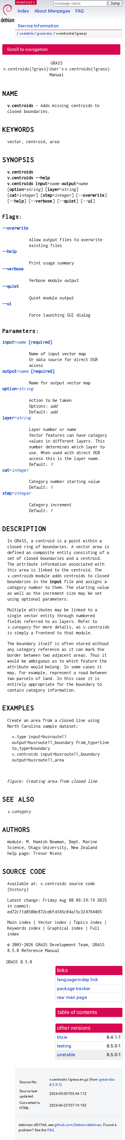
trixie (62, 1037)
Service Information (38, 26)
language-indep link (77, 979)
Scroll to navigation (27, 49)
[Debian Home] (7, 12)
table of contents (77, 1012)
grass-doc (44, 33)
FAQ (79, 11)
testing (64, 1046)
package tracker (73, 988)
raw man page (72, 997)
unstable (26, 33)
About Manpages (52, 11)
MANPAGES (26, 2)
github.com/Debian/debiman (77, 1125)
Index (23, 11)
